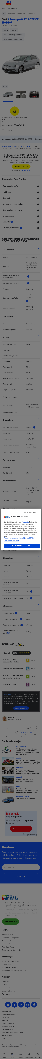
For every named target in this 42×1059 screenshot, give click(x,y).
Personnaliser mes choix (11, 540)
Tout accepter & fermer (22, 546)
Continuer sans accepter (30, 512)
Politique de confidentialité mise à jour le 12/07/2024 (19, 538)
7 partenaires (25, 522)
